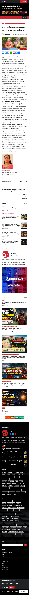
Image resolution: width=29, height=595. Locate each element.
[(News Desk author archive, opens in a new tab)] (3, 35)
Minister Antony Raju (15, 516)
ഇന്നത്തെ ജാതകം (5, 533)
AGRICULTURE (10, 472)
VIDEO (14, 494)
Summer (9, 181)
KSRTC (21, 514)
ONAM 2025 (17, 485)
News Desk (7, 34)
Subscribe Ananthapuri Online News (10, 571)
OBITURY (24, 483)
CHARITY (3, 474)
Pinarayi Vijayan (5, 527)
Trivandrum (4, 531)
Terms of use (5, 573)
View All (25, 203)
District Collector (11, 503)
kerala (21, 509)
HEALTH (6, 23)
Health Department (17, 505)
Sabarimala (13, 527)
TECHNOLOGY (12, 492)
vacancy (21, 531)
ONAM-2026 (4, 485)
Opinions (22, 485)
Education (19, 503)
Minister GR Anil (5, 520)
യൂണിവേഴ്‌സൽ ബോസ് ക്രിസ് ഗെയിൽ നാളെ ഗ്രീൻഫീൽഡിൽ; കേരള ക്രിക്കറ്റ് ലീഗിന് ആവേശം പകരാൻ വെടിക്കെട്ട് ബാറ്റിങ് (10, 216)
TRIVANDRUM (22, 23)
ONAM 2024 (11, 485)
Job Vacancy (10, 509)
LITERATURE (9, 483)
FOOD (3, 23)
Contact (3, 558)
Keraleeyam (12, 514)
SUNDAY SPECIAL (5, 492)
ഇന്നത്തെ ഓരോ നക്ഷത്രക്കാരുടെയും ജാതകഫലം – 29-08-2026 (10, 208)
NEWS (18, 23)
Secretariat (19, 527)
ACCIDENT (4, 472)
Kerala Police (4, 514)
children (4, 503)
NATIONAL (14, 23)
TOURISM (23, 492)
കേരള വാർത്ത (12, 533)
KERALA (10, 23)
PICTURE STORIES (5, 487)
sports (25, 527)
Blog (3, 554)
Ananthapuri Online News (11, 6)
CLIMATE (8, 474)
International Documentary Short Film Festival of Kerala (13, 507)
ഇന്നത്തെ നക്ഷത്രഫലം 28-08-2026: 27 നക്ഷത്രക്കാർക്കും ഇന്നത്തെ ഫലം (10, 242)
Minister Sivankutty (14, 520)
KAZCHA (21, 481)
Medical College (5, 516)
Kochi (17, 514)
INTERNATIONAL (4, 381)
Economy (23, 474)
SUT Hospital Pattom (6, 529)
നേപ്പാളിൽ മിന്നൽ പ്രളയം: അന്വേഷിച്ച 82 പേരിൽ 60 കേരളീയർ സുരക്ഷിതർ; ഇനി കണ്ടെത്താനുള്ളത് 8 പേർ (11, 234)
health (10, 505)
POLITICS (11, 487)
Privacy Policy (5, 567)
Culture (18, 474)
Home (3, 563)
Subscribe (11, 587)
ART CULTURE (17, 472)
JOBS (17, 481)
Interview (4, 509)
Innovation (4, 481)
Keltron (16, 509)
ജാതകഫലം (19, 533)
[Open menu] (2, 18)
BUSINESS (22, 472)
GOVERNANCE (4, 222)
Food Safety (4, 505)
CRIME (13, 474)
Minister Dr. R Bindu (15, 518)
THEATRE (18, 492)
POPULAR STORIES (18, 487)
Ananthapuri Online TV (7, 552)
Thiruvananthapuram (16, 529)
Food (5, 181)
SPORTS (8, 213)
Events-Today (5, 561)
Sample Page (5, 569)
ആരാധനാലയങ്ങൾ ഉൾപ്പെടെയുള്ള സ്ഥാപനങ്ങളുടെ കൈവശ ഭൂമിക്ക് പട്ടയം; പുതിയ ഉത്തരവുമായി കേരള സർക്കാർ (11, 225)
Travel (3, 494)
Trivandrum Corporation (13, 531)
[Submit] (25, 545)
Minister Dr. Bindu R (5, 518)
